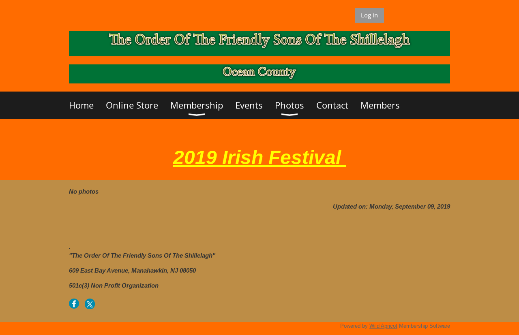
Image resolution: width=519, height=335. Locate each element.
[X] (90, 304)
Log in (369, 15)
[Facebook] (74, 304)
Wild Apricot (383, 326)
